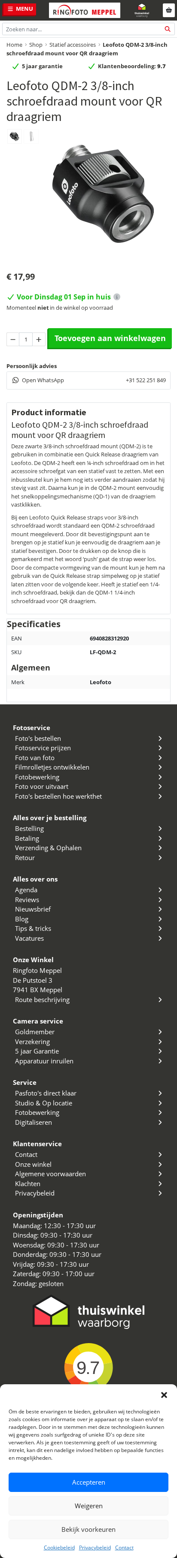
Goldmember (35, 1031)
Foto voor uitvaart (41, 786)
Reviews (27, 899)
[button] (164, 1395)
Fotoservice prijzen (43, 747)
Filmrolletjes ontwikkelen (52, 767)
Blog (21, 919)
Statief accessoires (72, 44)
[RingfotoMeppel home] (85, 10)
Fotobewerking (37, 777)
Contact (124, 1547)
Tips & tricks (33, 928)
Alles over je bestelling (49, 817)
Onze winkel (33, 1164)
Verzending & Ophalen (48, 847)
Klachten (27, 1183)
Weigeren (89, 1505)
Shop (36, 44)
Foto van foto (35, 757)
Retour (25, 857)
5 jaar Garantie (37, 1051)
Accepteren (88, 1482)
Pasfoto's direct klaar (45, 1093)
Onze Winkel (33, 959)
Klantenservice (37, 1143)
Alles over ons (35, 879)
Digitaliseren (33, 1122)
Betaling (27, 838)
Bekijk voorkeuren (88, 1529)
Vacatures (29, 938)
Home (14, 44)
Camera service (38, 1021)
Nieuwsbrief (33, 909)
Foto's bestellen (38, 738)
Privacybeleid (95, 1547)
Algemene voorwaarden (50, 1173)
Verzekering (32, 1041)
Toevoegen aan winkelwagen (110, 338)
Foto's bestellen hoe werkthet (58, 796)
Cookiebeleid (59, 1547)
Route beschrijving (42, 999)
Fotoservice (31, 727)
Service (25, 1082)
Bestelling (29, 828)
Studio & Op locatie (43, 1103)
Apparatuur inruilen (44, 1061)
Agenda (26, 889)
